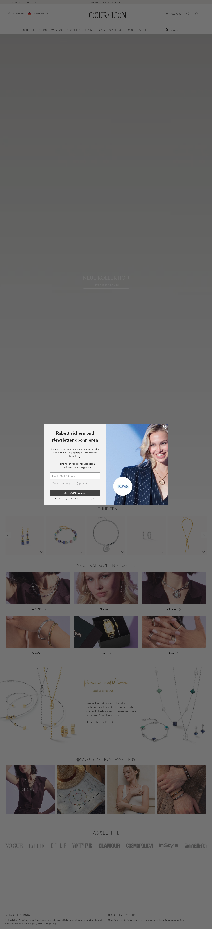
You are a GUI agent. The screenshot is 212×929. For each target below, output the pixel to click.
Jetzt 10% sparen (75, 493)
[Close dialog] (165, 426)
